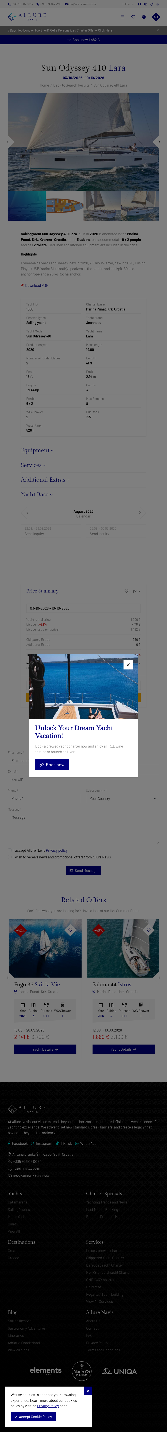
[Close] (128, 664)
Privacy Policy (48, 1406)
